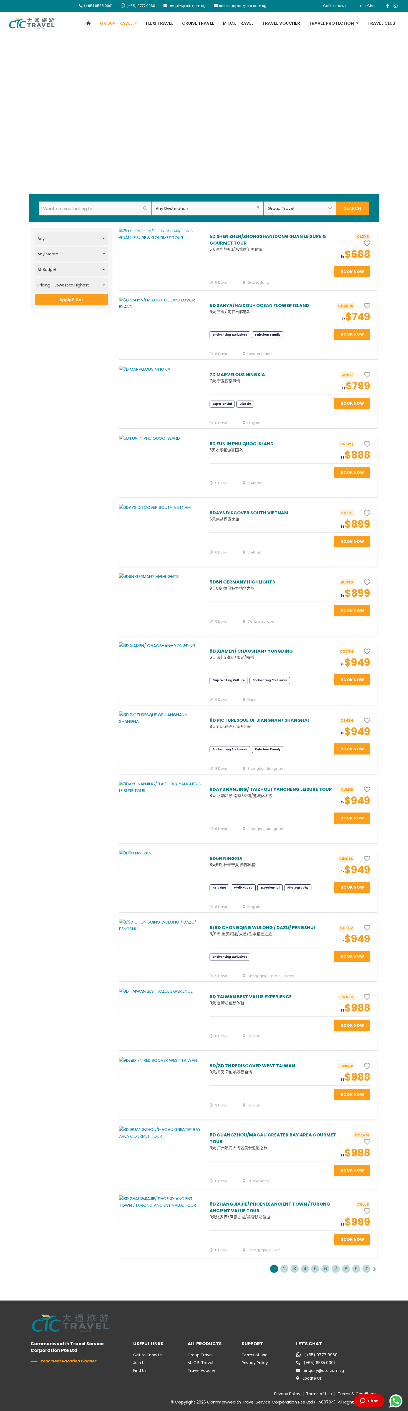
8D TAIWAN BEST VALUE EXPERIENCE (251, 997)
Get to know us (336, 5)
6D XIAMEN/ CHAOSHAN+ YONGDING (251, 651)
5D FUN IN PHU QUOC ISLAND (242, 444)
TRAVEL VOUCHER (281, 23)
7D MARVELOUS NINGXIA (237, 374)
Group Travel (200, 1355)
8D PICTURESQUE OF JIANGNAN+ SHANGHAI (259, 720)
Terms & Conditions (357, 1394)
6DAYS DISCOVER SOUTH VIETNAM (249, 513)
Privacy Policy (255, 1362)
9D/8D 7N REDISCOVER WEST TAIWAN (252, 1066)
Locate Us (312, 1378)
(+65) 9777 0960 (140, 5)
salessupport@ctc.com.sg (242, 5)
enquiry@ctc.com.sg (187, 5)
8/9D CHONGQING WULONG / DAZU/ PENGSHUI (262, 927)
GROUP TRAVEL (116, 23)
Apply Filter (71, 300)
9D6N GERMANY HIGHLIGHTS (242, 582)
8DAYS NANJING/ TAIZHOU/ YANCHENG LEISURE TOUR (271, 789)
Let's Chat (367, 5)
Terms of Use (255, 1355)
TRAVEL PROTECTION (331, 23)
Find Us (140, 1370)
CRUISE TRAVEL (198, 23)
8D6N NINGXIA (226, 858)
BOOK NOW (352, 272)
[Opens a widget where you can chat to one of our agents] (369, 1401)
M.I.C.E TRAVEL (238, 23)
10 (366, 1269)
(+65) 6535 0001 (98, 5)
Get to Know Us (148, 1355)
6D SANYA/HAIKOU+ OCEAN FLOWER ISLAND (259, 305)
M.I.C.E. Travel (200, 1362)
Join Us (140, 1362)
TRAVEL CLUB (381, 23)
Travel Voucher (202, 1370)
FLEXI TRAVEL (159, 23)
